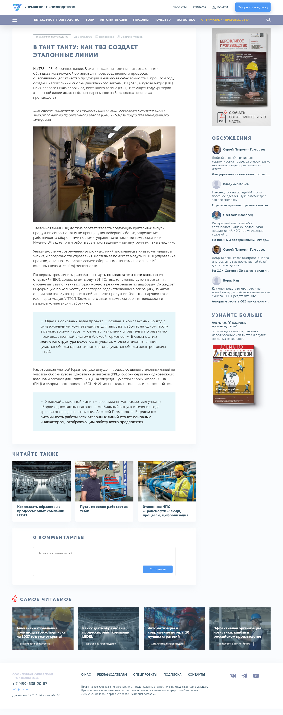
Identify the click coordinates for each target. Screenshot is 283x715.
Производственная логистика (233, 643)
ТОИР (90, 19)
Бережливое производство (52, 36)
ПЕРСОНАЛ (141, 19)
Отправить (158, 569)
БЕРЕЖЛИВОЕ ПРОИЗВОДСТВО (56, 19)
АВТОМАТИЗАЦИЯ (113, 19)
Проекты (180, 7)
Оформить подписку (253, 7)
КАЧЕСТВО (163, 19)
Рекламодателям (112, 674)
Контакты (196, 674)
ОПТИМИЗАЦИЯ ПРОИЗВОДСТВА (225, 19)
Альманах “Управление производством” (229, 324)
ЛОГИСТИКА (186, 19)
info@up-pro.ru (22, 689)
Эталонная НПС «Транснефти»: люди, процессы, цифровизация (165, 511)
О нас (86, 674)
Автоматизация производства (168, 643)
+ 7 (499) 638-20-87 (29, 683)
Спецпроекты (145, 674)
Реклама (199, 7)
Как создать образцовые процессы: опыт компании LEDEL (40, 511)
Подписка (172, 674)
